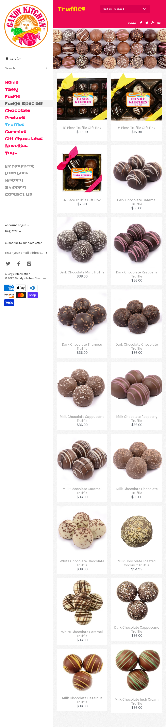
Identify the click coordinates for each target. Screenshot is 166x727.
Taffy (11, 89)
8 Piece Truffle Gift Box (136, 128)
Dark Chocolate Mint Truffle (82, 272)
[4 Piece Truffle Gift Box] (82, 148)
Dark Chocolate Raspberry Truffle (136, 274)
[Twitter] (8, 264)
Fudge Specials (24, 103)
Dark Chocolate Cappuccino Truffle (136, 629)
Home (11, 82)
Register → (13, 231)
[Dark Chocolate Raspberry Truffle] (136, 220)
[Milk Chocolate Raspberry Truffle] (136, 364)
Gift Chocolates (24, 139)
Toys (11, 153)
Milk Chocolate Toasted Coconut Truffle (137, 563)
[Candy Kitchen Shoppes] (26, 3)
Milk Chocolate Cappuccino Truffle (82, 418)
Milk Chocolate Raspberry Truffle (136, 418)
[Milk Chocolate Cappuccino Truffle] (82, 364)
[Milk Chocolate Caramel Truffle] (82, 436)
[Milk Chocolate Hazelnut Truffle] (82, 652)
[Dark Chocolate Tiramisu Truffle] (82, 292)
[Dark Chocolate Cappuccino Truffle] (136, 581)
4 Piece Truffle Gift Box (82, 200)
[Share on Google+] (153, 23)
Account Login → (17, 225)
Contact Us (18, 194)
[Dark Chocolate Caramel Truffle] (136, 148)
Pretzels (15, 118)
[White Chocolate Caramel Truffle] (82, 581)
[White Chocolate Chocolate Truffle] (82, 509)
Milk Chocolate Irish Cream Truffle (137, 701)
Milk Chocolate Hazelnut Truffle (82, 700)
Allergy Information (17, 274)
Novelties (16, 146)
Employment (19, 166)
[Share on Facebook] (141, 23)
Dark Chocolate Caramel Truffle (136, 202)
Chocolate (17, 111)
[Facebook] (19, 264)
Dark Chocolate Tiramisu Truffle (82, 346)
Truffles (14, 125)
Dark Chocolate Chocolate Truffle (137, 346)
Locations (16, 173)
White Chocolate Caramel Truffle (82, 634)
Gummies (15, 132)
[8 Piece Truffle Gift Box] (136, 75)
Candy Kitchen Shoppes (30, 278)
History (14, 180)
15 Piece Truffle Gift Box (82, 128)
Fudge (12, 96)
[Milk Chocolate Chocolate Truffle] (136, 436)
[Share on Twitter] (147, 23)
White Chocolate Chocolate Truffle (82, 563)
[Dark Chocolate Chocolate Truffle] (136, 292)
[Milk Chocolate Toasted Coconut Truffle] (136, 509)
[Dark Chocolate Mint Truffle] (82, 220)
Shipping (15, 187)
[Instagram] (29, 264)
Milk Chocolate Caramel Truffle (82, 491)
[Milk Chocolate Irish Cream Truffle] (136, 647)
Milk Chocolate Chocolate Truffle (137, 491)
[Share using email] (159, 23)
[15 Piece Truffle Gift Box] (82, 75)
